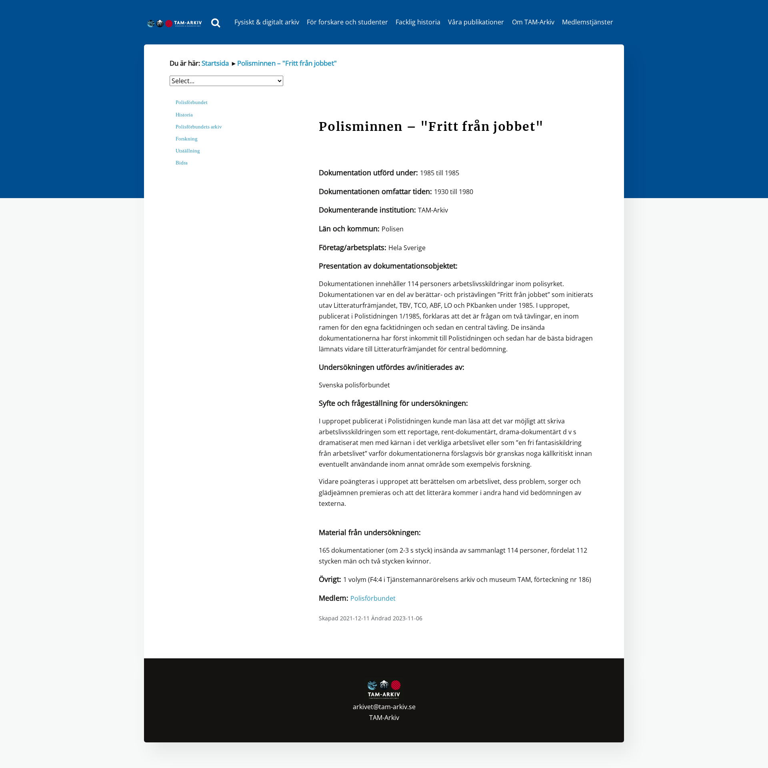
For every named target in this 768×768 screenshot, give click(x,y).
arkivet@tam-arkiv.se (384, 706)
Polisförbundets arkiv (199, 127)
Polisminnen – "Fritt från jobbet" (287, 63)
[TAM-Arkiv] (176, 22)
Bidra (182, 163)
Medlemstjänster (587, 22)
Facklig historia (418, 22)
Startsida (215, 63)
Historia (184, 115)
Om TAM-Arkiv (533, 22)
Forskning (187, 139)
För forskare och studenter (347, 22)
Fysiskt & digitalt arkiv (266, 22)
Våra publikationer (476, 22)
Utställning (188, 151)
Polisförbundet (192, 102)
